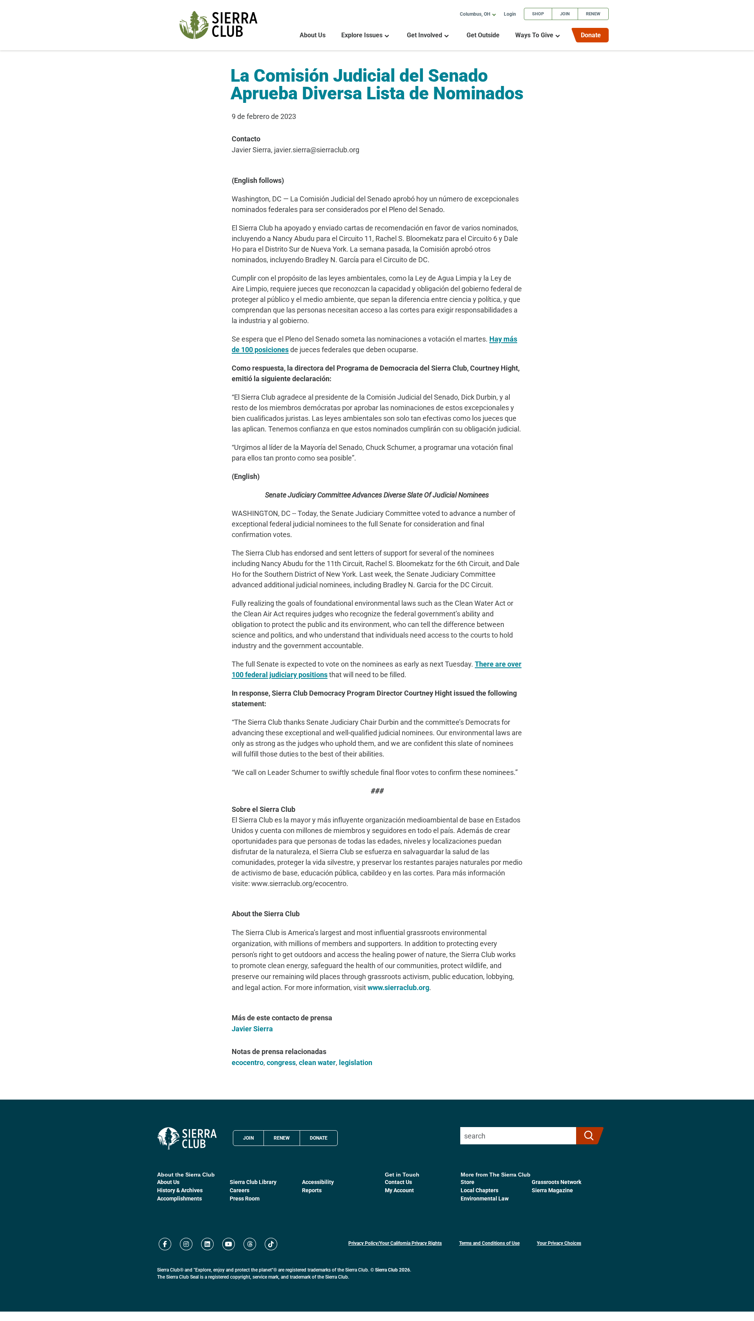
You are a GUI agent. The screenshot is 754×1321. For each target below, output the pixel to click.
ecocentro (248, 1062)
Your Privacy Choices (559, 1243)
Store (467, 1182)
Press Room (245, 1198)
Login (510, 14)
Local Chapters (479, 1190)
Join (565, 13)
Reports (312, 1190)
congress (281, 1062)
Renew (593, 13)
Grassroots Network (556, 1182)
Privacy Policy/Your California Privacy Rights (395, 1243)
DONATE (319, 1138)
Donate (591, 35)
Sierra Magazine (552, 1190)
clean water (317, 1062)
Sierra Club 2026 (392, 1269)
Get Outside (483, 35)
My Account (399, 1190)
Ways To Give (534, 35)
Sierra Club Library (253, 1182)
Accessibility (318, 1182)
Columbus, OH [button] (475, 14)
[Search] (586, 1135)
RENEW (282, 1138)
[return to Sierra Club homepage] (187, 1138)
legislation (355, 1062)
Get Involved (424, 35)
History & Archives (180, 1190)
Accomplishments (179, 1198)
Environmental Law (485, 1198)
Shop (538, 13)
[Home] (218, 25)
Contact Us (398, 1182)
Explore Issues (361, 35)
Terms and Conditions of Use (489, 1243)
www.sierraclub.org (398, 987)
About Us (313, 35)
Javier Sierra (252, 1028)
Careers (239, 1190)
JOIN (248, 1138)
